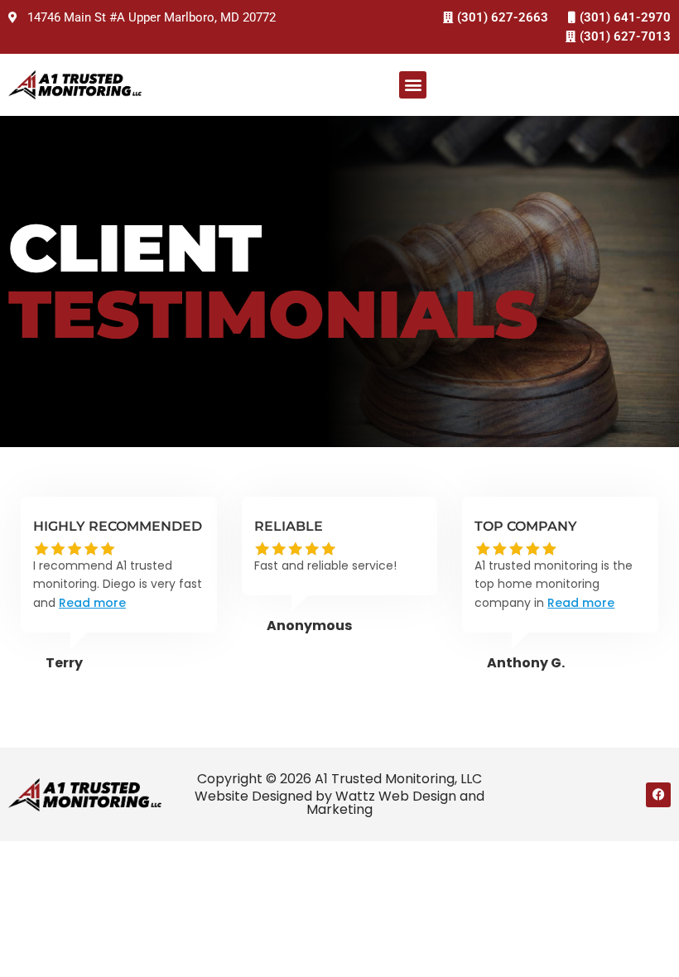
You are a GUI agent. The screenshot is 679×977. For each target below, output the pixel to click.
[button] (412, 85)
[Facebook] (658, 794)
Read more (92, 602)
